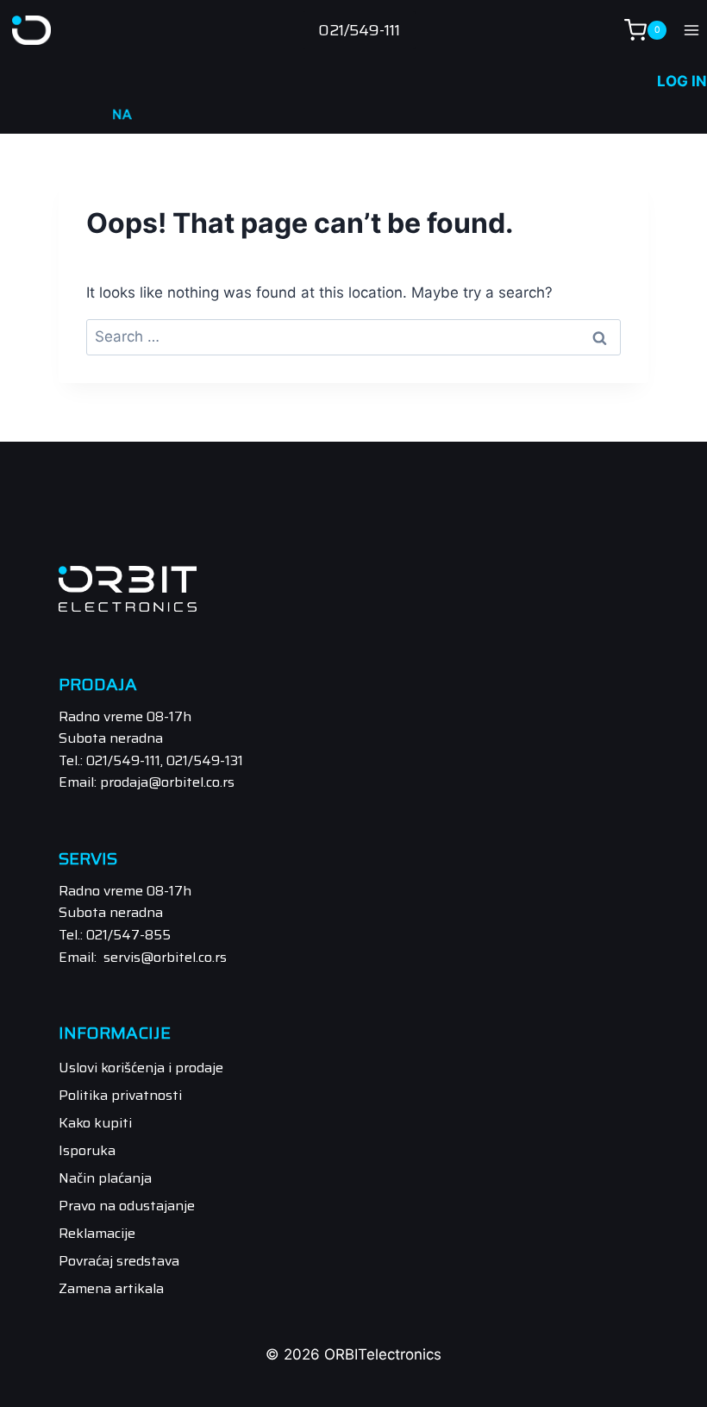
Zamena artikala (111, 1288)
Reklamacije (97, 1233)
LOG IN (682, 81)
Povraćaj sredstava (119, 1261)
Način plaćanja (105, 1178)
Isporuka (87, 1150)
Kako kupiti (95, 1123)
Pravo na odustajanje (127, 1205)
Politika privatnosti (120, 1095)
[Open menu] (691, 29)
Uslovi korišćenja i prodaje (141, 1067)
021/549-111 (359, 30)
